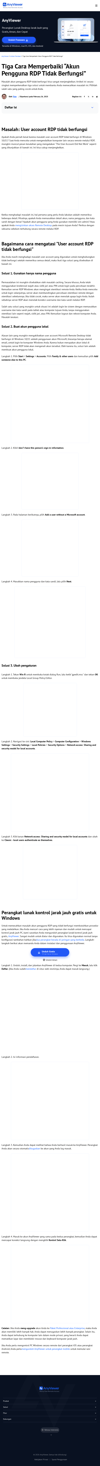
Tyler (15, 96)
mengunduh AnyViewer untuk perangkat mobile (46, 1348)
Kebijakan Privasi (41, 1459)
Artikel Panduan (15, 56)
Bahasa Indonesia (51, 1430)
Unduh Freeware (16, 39)
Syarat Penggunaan (59, 1459)
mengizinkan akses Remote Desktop (33, 225)
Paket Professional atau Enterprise (67, 1328)
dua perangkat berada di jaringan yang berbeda (60, 939)
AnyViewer (5, 56)
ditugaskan (34, 1148)
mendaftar (31, 968)
